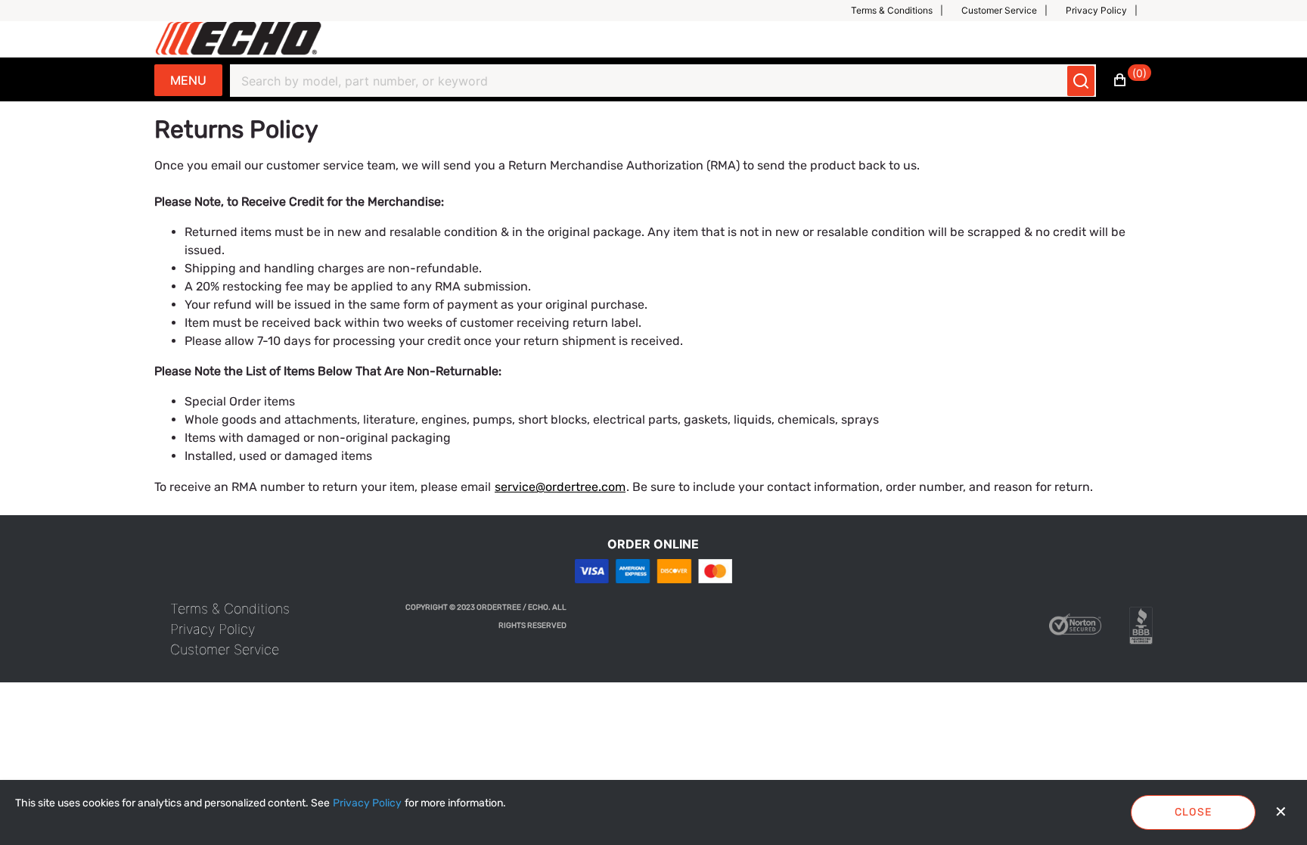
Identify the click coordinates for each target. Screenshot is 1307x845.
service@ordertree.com (560, 487)
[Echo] (238, 39)
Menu (188, 80)
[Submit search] (1080, 81)
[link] (229, 608)
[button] (903, 10)
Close (1193, 812)
